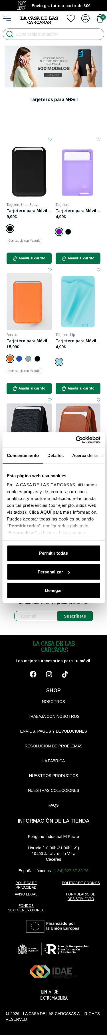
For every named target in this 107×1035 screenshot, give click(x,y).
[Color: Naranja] (10, 358)
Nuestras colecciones (53, 790)
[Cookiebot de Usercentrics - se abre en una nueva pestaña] (76, 439)
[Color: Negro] (10, 228)
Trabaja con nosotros (54, 716)
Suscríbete (75, 616)
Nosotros (53, 701)
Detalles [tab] (55, 455)
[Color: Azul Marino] (19, 358)
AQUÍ (45, 511)
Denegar (53, 590)
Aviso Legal (26, 894)
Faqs (54, 805)
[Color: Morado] (59, 231)
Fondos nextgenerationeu (26, 908)
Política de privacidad (26, 885)
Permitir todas (53, 553)
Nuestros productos (53, 775)
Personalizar (50, 571)
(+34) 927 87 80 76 (70, 870)
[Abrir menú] (7, 18)
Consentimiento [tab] (23, 455)
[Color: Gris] (28, 358)
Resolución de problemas (53, 746)
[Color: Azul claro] (59, 361)
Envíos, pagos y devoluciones (53, 731)
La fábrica (54, 761)
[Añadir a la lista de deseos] (50, 140)
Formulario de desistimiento (80, 896)
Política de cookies (81, 883)
